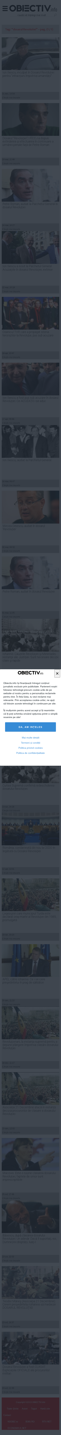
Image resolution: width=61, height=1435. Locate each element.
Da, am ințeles (30, 727)
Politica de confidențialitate (30, 753)
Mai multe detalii (30, 737)
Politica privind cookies (30, 747)
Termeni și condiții (30, 742)
